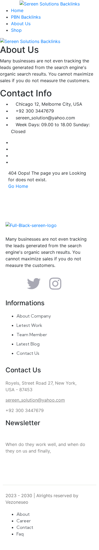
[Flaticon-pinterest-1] (77, 283)
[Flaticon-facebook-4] (12, 283)
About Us (21, 23)
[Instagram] (12, 155)
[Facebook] (12, 142)
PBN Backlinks (26, 17)
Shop (16, 30)
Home (17, 10)
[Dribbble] (12, 162)
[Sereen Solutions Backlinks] (50, 3)
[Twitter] (12, 149)
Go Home (18, 186)
